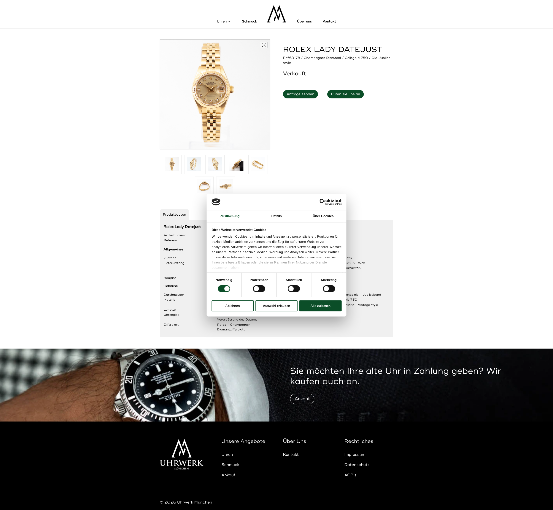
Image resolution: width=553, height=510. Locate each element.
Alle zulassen (320, 306)
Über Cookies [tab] (323, 216)
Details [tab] (276, 216)
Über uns (304, 22)
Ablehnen (232, 306)
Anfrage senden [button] (300, 94)
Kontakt (329, 22)
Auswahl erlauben (276, 306)
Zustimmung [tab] (230, 216)
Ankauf (302, 398)
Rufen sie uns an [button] (345, 94)
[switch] (259, 288)
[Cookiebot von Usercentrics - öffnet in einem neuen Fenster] (323, 202)
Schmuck (249, 22)
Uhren (222, 22)
